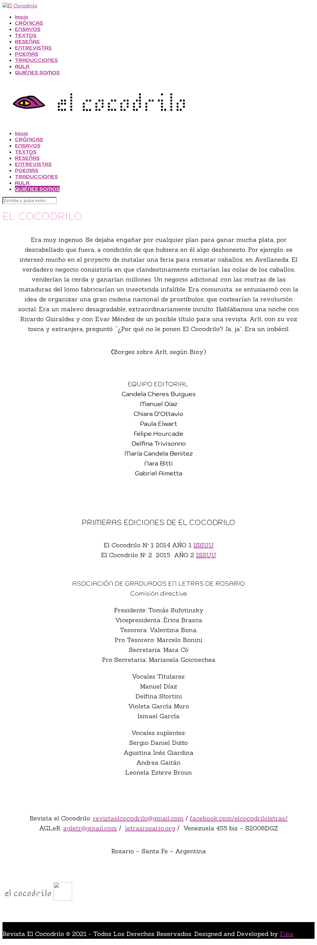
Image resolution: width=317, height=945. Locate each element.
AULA (22, 66)
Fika (286, 934)
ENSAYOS (28, 29)
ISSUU (203, 545)
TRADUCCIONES (36, 60)
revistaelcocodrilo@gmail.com (138, 818)
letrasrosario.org (150, 828)
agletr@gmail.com (90, 828)
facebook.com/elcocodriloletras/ (239, 818)
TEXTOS (26, 35)
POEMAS (26, 54)
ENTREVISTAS (33, 48)
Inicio (21, 17)
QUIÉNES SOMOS (37, 72)
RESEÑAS (27, 41)
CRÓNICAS (29, 23)
